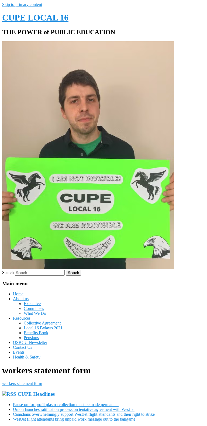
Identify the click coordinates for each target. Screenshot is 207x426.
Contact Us (22, 347)
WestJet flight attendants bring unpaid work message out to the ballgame (74, 419)
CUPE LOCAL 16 (35, 17)
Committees (34, 308)
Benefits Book (36, 332)
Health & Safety (26, 357)
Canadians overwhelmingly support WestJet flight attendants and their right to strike (84, 414)
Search (8, 272)
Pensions (31, 337)
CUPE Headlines (36, 394)
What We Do (35, 313)
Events (19, 352)
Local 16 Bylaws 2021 (43, 328)
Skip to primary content (22, 4)
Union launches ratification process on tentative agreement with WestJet (73, 409)
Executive (32, 303)
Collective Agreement (42, 323)
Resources (21, 318)
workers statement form (22, 383)
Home (18, 294)
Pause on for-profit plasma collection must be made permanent (66, 404)
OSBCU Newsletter (30, 342)
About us (21, 298)
